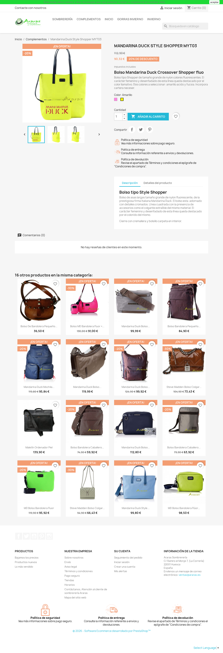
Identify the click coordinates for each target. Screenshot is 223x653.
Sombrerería (62, 19)
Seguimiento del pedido (128, 557)
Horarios (69, 584)
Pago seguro (72, 575)
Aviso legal (70, 566)
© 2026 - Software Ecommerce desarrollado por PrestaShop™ (112, 631)
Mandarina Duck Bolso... (136, 326)
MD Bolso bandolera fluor (39, 508)
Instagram (49, 536)
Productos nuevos (26, 562)
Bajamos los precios (27, 557)
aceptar (214, 2)
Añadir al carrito (148, 116)
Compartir (131, 129)
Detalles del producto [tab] (158, 183)
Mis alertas (120, 571)
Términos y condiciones (78, 571)
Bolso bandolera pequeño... (184, 326)
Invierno (154, 19)
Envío (67, 562)
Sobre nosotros (73, 557)
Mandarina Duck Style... (135, 508)
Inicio (109, 19)
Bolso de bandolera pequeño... (39, 326)
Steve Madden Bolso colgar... (184, 387)
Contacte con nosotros (30, 8)
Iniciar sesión (122, 562)
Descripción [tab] (130, 183)
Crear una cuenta (124, 566)
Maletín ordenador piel (39, 447)
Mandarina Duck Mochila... (39, 387)
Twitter (26, 536)
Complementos (89, 19)
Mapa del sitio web (75, 597)
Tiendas (69, 580)
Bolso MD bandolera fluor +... (87, 326)
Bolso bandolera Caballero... (87, 447)
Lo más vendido (24, 566)
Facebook (18, 536)
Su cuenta (122, 551)
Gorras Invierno (130, 19)
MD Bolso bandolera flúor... (184, 508)
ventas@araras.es (190, 574)
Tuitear (140, 129)
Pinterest (149, 129)
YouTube (33, 536)
